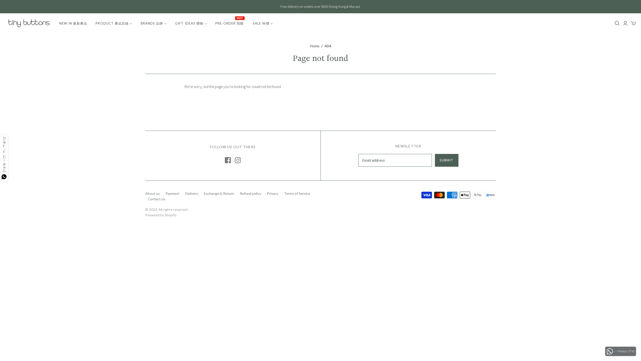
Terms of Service (297, 193)
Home (314, 46)
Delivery (191, 193)
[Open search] (617, 23)
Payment (173, 193)
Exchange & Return (219, 193)
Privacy (272, 193)
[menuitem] (73, 23)
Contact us (156, 199)
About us (152, 193)
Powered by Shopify (161, 215)
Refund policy (250, 193)
